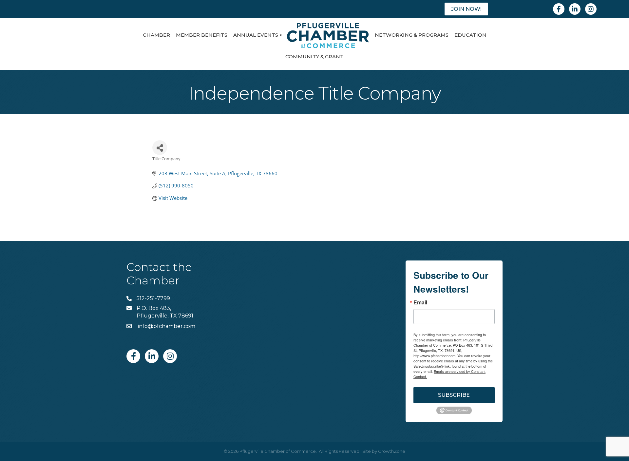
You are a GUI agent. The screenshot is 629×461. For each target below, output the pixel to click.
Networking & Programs (411, 35)
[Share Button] (159, 147)
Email (420, 302)
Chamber (156, 35)
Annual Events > (257, 35)
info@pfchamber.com (166, 326)
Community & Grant (314, 56)
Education (470, 35)
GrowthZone (391, 451)
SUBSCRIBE (454, 395)
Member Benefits (201, 35)
